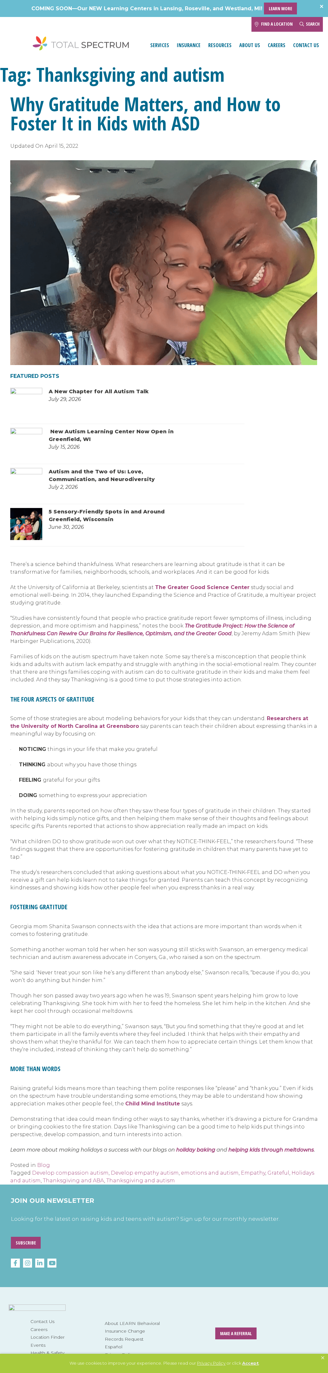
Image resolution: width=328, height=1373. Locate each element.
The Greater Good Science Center (202, 587)
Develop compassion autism (70, 1173)
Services (159, 45)
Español (113, 1346)
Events (37, 1345)
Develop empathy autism (145, 1173)
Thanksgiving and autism (140, 1180)
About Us (249, 45)
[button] (323, 1358)
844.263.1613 (237, 24)
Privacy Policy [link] (211, 1363)
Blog (43, 1165)
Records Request (124, 1339)
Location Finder (47, 1337)
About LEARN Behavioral (132, 1323)
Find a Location (277, 24)
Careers (276, 45)
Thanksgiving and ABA (73, 1180)
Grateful (278, 1173)
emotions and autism (210, 1173)
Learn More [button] (280, 8)
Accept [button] (250, 1363)
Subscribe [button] (26, 1243)
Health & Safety (47, 1352)
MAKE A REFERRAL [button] (236, 1333)
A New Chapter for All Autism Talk (99, 391)
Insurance (189, 45)
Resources (220, 45)
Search (313, 24)
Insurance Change (125, 1331)
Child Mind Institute (152, 1104)
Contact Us (306, 45)
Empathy (253, 1173)
